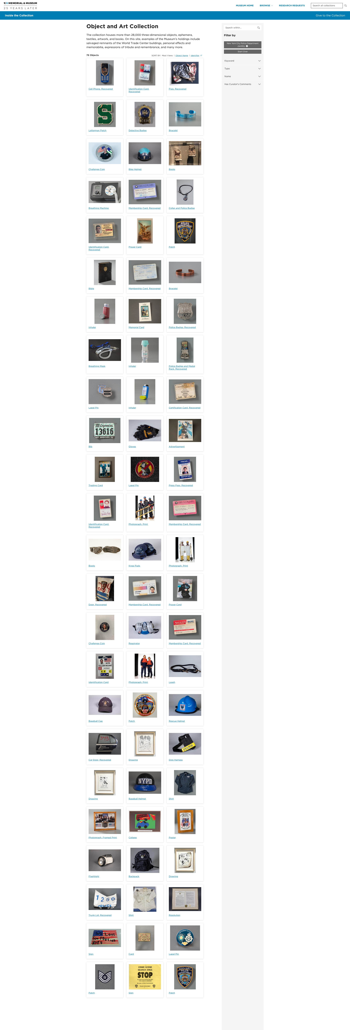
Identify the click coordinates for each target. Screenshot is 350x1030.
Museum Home (245, 5)
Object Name (182, 55)
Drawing (133, 760)
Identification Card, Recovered (139, 90)
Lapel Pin (94, 407)
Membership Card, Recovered (145, 208)
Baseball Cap (96, 721)
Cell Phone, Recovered (101, 89)
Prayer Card (135, 247)
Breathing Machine (99, 208)
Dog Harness (176, 760)
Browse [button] (265, 5)
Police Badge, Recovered (182, 327)
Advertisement (177, 446)
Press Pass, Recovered (181, 485)
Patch (172, 247)
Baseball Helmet (137, 798)
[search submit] (258, 27)
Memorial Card (136, 327)
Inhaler (92, 327)
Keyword (229, 60)
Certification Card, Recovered (184, 407)
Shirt (171, 798)
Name (227, 76)
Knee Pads (134, 565)
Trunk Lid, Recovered (100, 915)
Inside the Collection (19, 15)
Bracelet (173, 130)
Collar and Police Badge (182, 208)
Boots (172, 169)
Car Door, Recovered (100, 760)
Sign (91, 954)
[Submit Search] (345, 5)
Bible (91, 288)
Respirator (134, 643)
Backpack (134, 876)
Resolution (174, 915)
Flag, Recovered (177, 89)
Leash (172, 682)
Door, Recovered (98, 604)
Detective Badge (138, 130)
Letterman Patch (97, 130)
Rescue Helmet (177, 721)
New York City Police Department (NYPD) (243, 44)
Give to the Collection (330, 15)
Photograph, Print (138, 524)
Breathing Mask (97, 366)
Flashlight (94, 876)
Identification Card (99, 682)
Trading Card (96, 485)
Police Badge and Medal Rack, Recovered (182, 367)
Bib (90, 446)
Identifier (195, 55)
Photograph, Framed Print (103, 837)
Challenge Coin (97, 169)
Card (131, 954)
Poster (172, 837)
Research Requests (292, 5)
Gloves (132, 446)
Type (227, 68)
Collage (133, 837)
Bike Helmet (135, 169)
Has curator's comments (237, 84)
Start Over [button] (243, 51)
